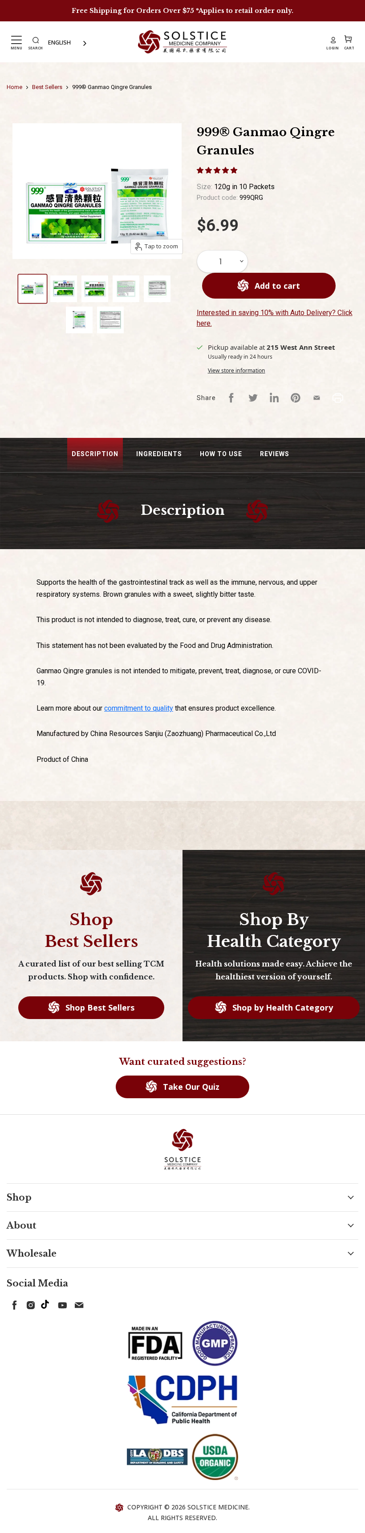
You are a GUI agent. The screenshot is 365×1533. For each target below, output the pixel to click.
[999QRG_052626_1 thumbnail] (32, 289)
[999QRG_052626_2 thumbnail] (63, 289)
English (59, 42)
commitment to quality (138, 708)
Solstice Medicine (217, 1507)
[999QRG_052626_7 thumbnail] (110, 320)
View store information (236, 370)
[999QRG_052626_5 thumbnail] (157, 289)
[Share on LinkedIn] (274, 398)
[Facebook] (13, 1303)
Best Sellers (47, 87)
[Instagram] (29, 1303)
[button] (218, 170)
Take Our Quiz (190, 1086)
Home (14, 87)
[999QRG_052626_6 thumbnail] (79, 320)
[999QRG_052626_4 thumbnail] (126, 289)
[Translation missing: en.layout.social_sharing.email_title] (317, 398)
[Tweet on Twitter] (253, 398)
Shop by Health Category (281, 1007)
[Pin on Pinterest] (295, 398)
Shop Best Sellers (98, 1007)
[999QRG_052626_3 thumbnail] (95, 289)
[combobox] (68, 42)
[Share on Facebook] (231, 398)
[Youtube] (61, 1303)
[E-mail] (77, 1303)
